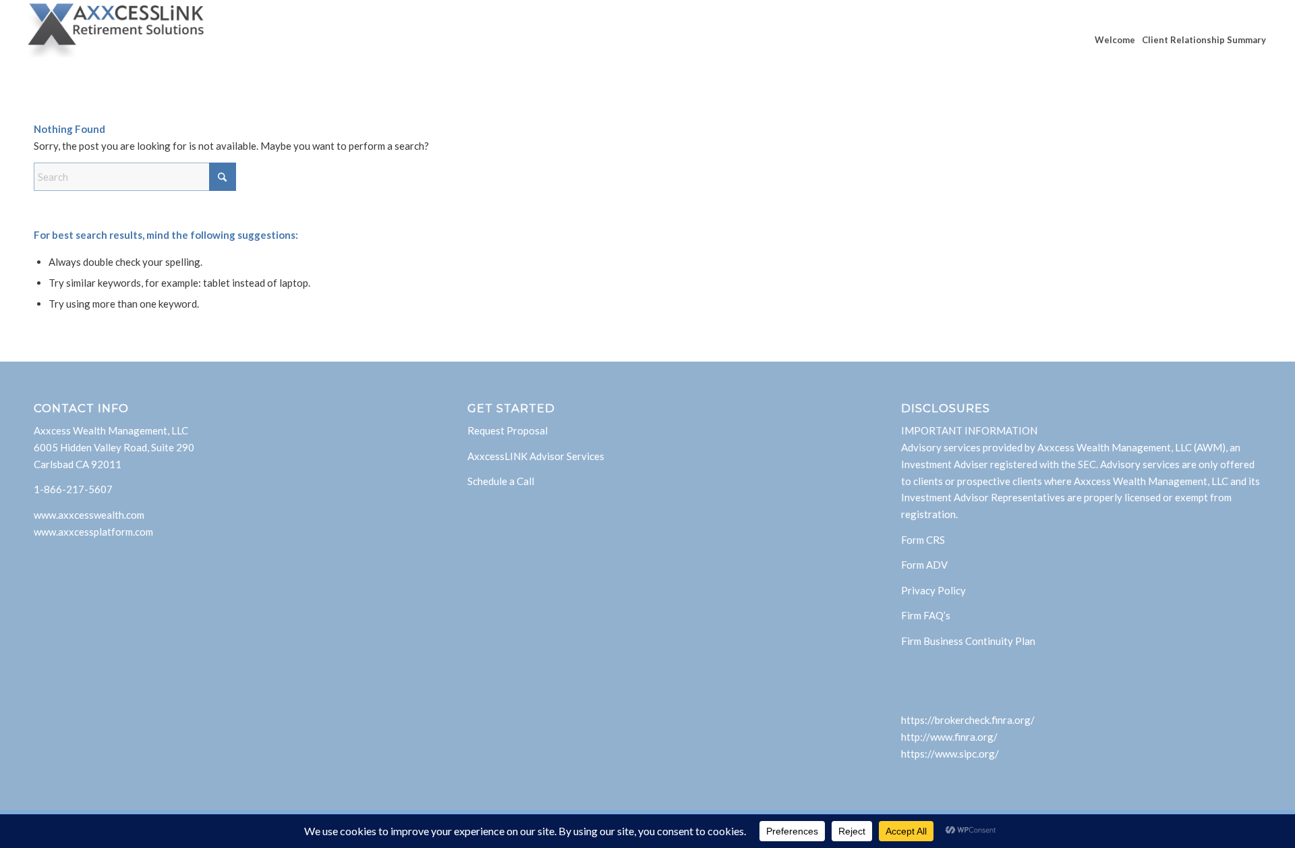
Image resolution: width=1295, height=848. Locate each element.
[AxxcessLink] (116, 40)
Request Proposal (507, 430)
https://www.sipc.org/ (950, 753)
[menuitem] (1115, 40)
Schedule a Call (500, 481)
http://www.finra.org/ (949, 737)
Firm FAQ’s (925, 615)
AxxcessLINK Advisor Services (535, 456)
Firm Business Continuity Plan (968, 641)
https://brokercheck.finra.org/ (968, 720)
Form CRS (923, 540)
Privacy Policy (933, 590)
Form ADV (924, 565)
